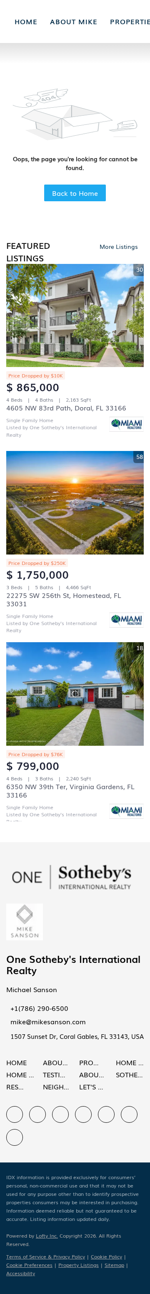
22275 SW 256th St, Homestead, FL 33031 (63, 599)
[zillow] (60, 1114)
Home (26, 21)
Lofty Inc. (47, 1235)
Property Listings (78, 1265)
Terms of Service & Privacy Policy (45, 1256)
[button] (18, 1064)
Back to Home (75, 193)
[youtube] (129, 1114)
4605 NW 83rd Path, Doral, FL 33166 (66, 408)
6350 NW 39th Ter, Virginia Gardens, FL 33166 (70, 790)
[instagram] (106, 1114)
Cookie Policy (106, 1256)
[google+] (14, 1137)
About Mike (74, 21)
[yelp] (83, 1114)
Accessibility (20, 1273)
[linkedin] (37, 1114)
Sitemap (114, 1265)
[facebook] (14, 1114)
